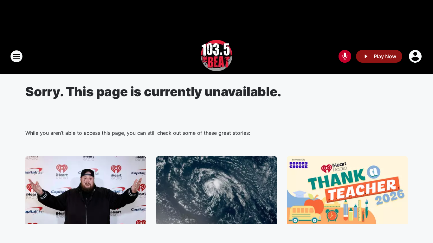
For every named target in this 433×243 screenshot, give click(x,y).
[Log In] (416, 56)
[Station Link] (216, 56)
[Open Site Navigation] (16, 56)
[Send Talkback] (345, 56)
